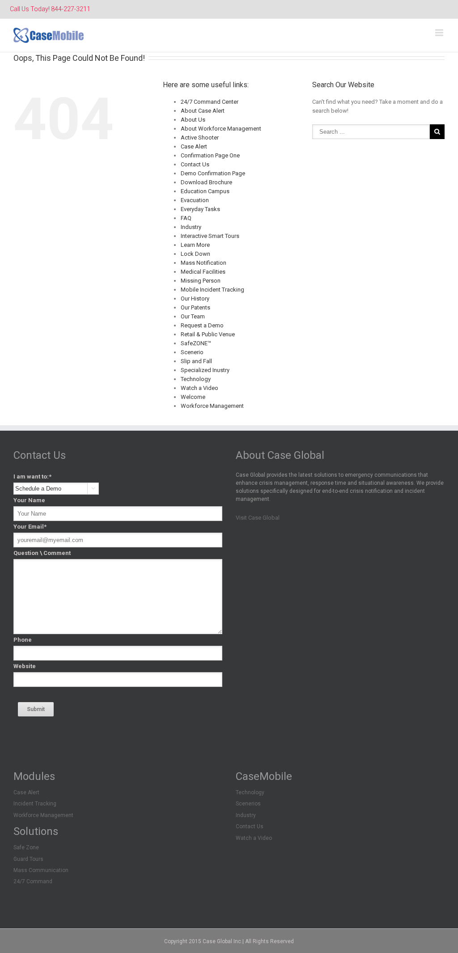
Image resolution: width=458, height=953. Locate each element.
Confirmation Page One (210, 155)
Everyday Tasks (200, 209)
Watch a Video (199, 388)
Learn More (195, 244)
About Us (193, 119)
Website (24, 666)
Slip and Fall (196, 361)
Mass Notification (203, 262)
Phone (22, 639)
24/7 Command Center (209, 101)
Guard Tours (28, 859)
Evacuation (195, 200)
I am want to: (32, 476)
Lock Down (195, 253)
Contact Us (195, 164)
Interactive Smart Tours (210, 236)
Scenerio (192, 352)
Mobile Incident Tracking (212, 289)
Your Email (30, 526)
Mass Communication (40, 870)
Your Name (29, 500)
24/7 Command (32, 881)
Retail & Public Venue (208, 334)
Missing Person (201, 280)
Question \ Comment (42, 553)
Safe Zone (26, 847)
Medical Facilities (203, 271)
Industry (191, 227)
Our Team (193, 316)
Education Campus (205, 191)
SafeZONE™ (196, 343)
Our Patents (195, 307)
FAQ (186, 218)
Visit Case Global (258, 517)
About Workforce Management (221, 128)
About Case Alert (203, 110)
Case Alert (194, 146)
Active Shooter (200, 137)
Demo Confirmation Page (213, 173)
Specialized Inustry (205, 370)
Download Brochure (206, 182)
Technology (196, 379)
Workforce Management (212, 405)
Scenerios (248, 804)
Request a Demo (202, 325)
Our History (195, 298)
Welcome (193, 397)
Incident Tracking (34, 804)
